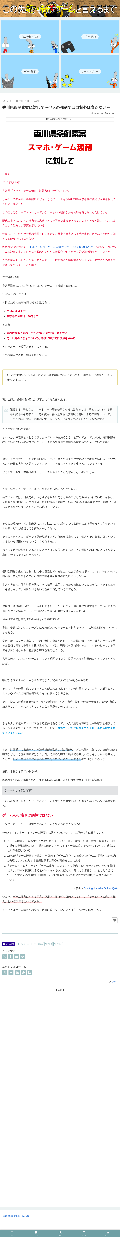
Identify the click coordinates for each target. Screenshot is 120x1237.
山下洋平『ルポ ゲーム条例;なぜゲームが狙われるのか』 (61, 247)
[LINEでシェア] (22, 956)
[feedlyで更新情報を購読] (23, 972)
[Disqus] (60, 1078)
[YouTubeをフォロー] (17, 972)
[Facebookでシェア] (10, 956)
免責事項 (7, 1216)
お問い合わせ (21, 1216)
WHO (50, 944)
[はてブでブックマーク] (16, 956)
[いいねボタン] (115, 920)
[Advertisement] (60, 1012)
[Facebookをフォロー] (10, 972)
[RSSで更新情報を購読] (29, 972)
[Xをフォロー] (4, 972)
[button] (111, 882)
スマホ (59, 944)
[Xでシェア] (4, 956)
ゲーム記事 (10, 944)
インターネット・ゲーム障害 (31, 944)
